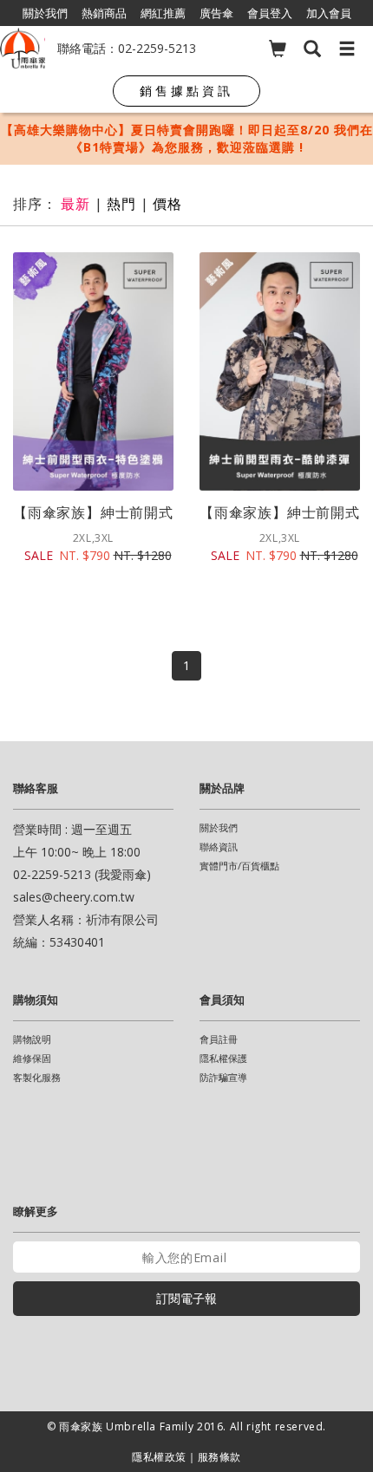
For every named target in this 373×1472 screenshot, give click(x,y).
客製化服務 (37, 1077)
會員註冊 (219, 1038)
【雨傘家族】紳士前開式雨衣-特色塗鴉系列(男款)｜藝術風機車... (93, 512)
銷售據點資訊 (186, 90)
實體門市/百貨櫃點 (239, 865)
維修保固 (32, 1058)
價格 (167, 203)
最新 (75, 203)
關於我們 (219, 827)
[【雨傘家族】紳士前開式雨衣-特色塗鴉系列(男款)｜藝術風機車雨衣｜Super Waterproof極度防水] (93, 371)
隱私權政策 (159, 1456)
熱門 (121, 203)
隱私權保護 (223, 1058)
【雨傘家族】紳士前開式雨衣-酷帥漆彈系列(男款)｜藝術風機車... (280, 512)
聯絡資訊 (219, 846)
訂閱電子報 (186, 1298)
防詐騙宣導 (223, 1077)
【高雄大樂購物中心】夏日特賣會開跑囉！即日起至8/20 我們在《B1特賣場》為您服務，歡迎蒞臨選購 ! (187, 138)
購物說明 (32, 1038)
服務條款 (219, 1456)
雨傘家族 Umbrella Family (128, 1426)
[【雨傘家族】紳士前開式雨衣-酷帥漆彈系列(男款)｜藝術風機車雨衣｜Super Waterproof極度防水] (280, 371)
